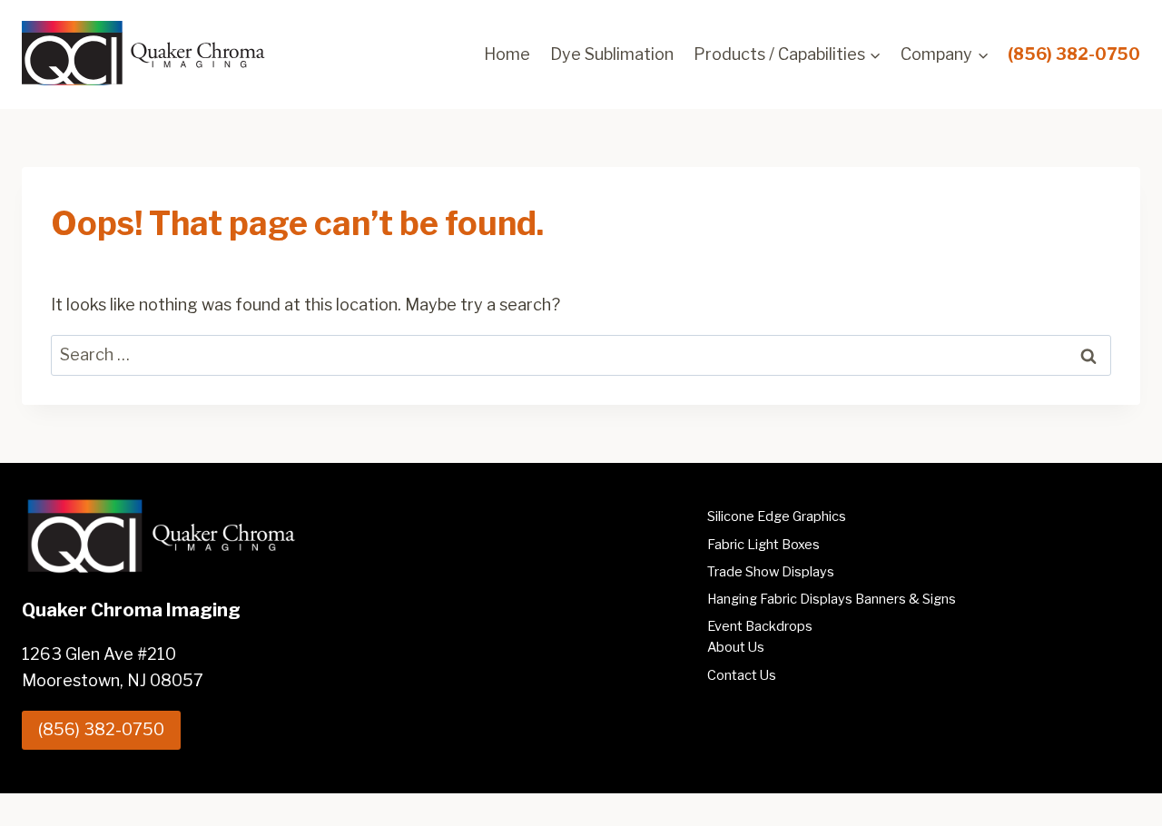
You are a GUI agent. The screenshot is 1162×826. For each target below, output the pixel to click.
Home (507, 54)
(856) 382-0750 (1074, 54)
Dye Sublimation (612, 54)
